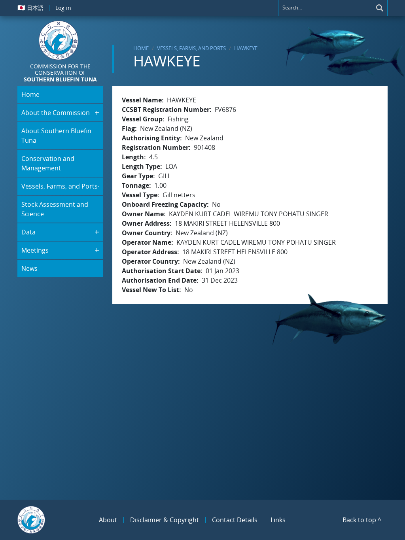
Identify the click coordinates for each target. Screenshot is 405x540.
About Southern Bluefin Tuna (56, 136)
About (108, 519)
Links (278, 519)
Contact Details (234, 519)
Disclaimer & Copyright (164, 519)
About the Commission (55, 112)
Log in (63, 7)
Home (141, 48)
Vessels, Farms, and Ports (191, 48)
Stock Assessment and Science (54, 209)
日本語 (30, 7)
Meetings (35, 250)
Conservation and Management (47, 163)
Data (28, 232)
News (29, 268)
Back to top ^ (362, 519)
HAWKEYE (245, 48)
